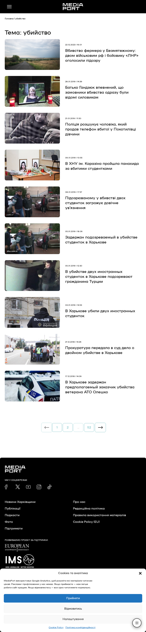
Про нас (79, 501)
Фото (9, 521)
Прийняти (73, 598)
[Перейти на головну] (73, 6)
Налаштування (73, 619)
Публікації (12, 508)
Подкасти (12, 515)
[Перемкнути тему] (136, 622)
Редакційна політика (89, 508)
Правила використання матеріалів (99, 515)
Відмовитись (73, 608)
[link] (7, 486)
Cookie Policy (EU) (86, 521)
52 (89, 427)
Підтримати (14, 528)
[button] (140, 573)
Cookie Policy (56, 627)
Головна (9, 18)
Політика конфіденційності (80, 627)
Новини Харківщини (20, 501)
